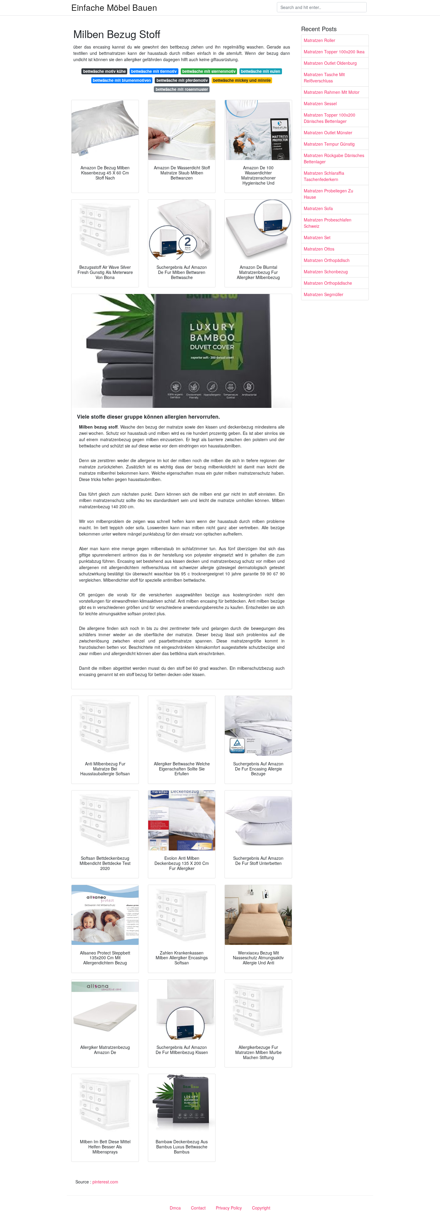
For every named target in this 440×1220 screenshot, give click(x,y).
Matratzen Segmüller (323, 294)
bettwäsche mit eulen (260, 71)
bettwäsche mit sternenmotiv (209, 71)
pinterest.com (105, 1182)
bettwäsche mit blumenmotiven (122, 80)
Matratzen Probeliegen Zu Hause (328, 194)
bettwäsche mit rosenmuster (182, 89)
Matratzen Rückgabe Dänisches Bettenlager (334, 158)
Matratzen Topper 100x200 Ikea (334, 52)
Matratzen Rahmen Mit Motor (331, 92)
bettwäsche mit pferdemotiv (182, 80)
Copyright (261, 1208)
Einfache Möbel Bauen (114, 7)
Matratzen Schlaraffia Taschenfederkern (324, 176)
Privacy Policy (229, 1208)
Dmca (175, 1208)
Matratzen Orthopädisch (327, 260)
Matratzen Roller (319, 40)
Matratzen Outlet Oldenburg (330, 63)
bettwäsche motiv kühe (104, 71)
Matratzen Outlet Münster (328, 132)
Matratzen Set (317, 237)
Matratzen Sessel (320, 103)
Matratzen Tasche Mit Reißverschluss (324, 77)
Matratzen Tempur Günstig (329, 144)
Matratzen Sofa (318, 208)
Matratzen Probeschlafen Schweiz (327, 223)
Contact (198, 1208)
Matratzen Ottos (319, 249)
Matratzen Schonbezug (326, 272)
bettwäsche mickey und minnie (242, 80)
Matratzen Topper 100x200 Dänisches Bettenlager (329, 118)
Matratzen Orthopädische (328, 283)
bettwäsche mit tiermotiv (154, 71)
